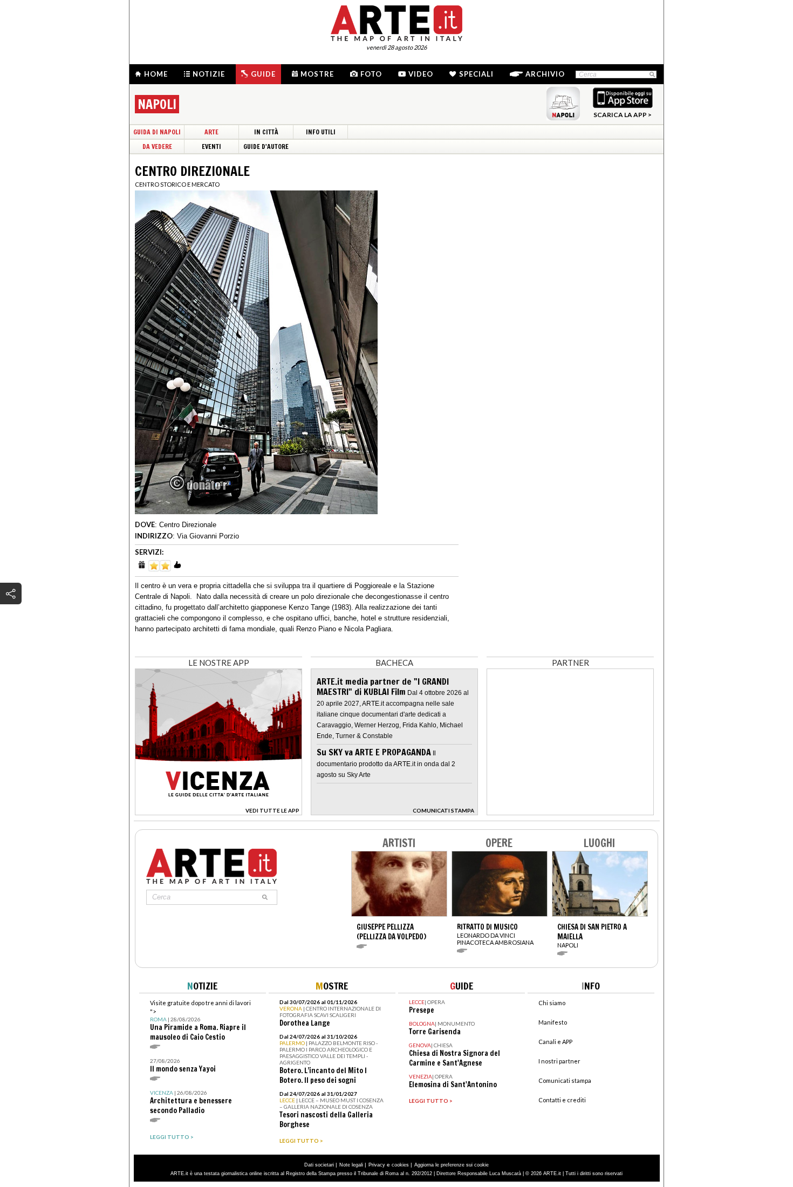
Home (156, 74)
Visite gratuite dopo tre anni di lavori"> (200, 1020)
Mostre (317, 74)
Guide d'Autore (266, 146)
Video (420, 74)
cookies (400, 1165)
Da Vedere (157, 146)
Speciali (476, 74)
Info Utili (321, 132)
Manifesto (552, 1022)
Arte (211, 132)
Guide (263, 74)
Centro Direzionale (187, 525)
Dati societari (319, 1165)
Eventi (211, 146)
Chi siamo (551, 1002)
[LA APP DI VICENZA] (218, 812)
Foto (371, 74)
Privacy (376, 1165)
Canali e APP (555, 1041)
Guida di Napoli (157, 132)
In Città (266, 132)
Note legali (351, 1165)
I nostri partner (559, 1061)
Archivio (545, 74)
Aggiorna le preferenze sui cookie (451, 1165)
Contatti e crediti (562, 1099)
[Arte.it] (396, 21)
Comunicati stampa (564, 1080)
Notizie (209, 74)
